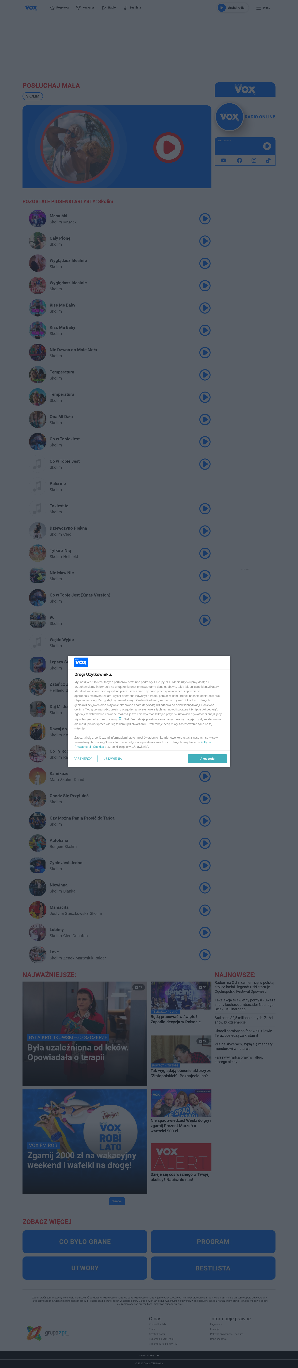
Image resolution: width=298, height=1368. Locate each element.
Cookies (98, 746)
